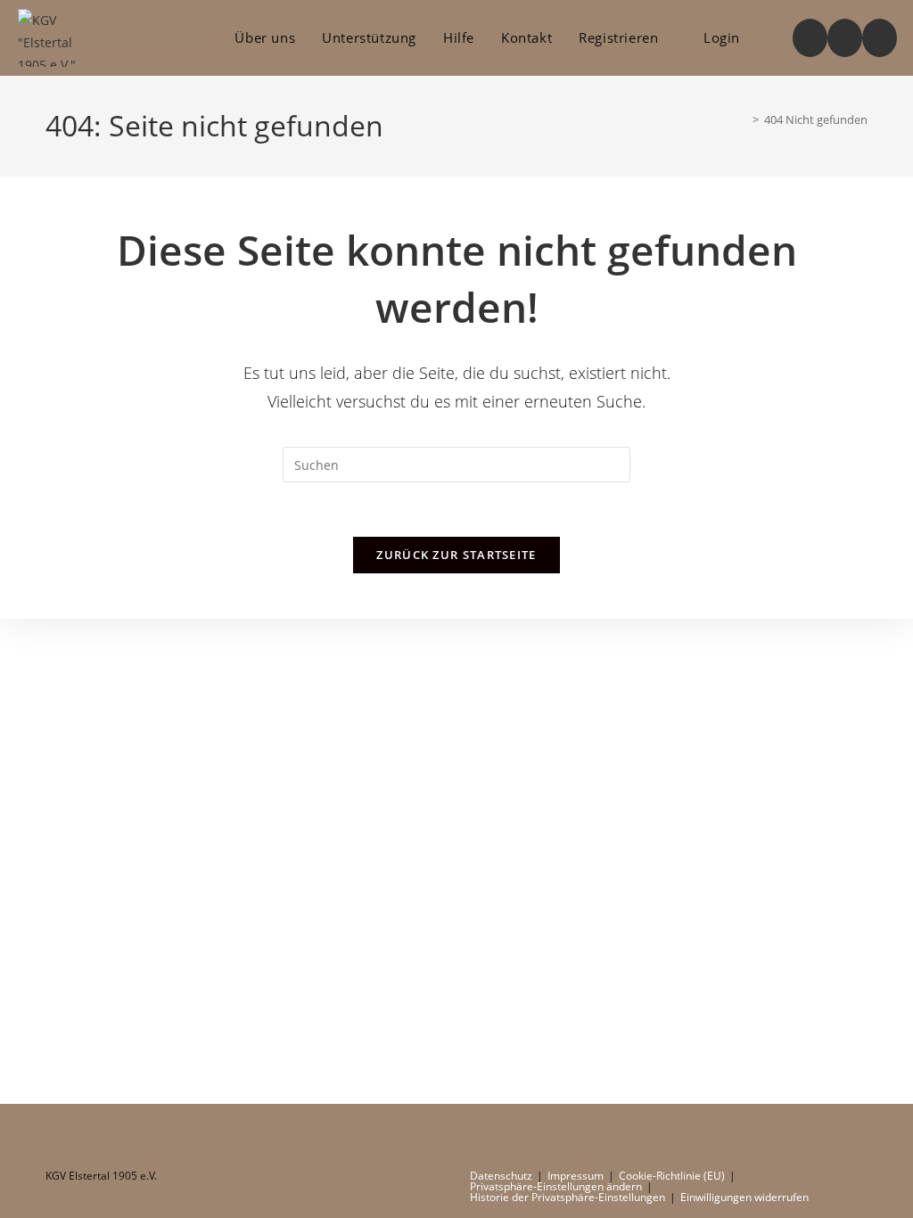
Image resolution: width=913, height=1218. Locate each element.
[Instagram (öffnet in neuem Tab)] (844, 38)
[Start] (742, 119)
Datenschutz (501, 1175)
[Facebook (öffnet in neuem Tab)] (810, 38)
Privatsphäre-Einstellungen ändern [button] (556, 1186)
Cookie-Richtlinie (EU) (672, 1175)
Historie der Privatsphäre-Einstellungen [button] (567, 1197)
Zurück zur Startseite (456, 555)
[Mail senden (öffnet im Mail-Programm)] (879, 38)
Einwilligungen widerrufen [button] (744, 1197)
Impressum (575, 1175)
